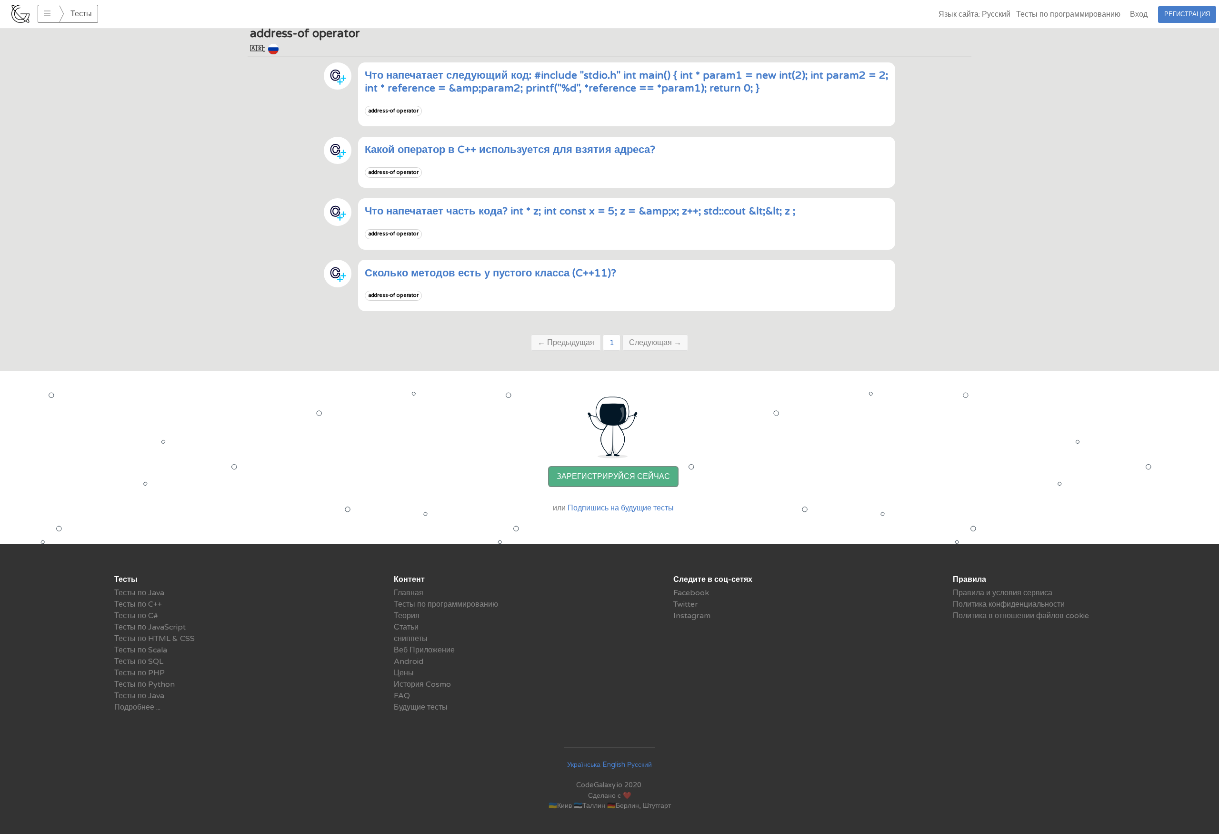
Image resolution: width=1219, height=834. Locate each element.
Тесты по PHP (139, 673)
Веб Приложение (424, 650)
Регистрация (1187, 14)
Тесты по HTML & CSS (154, 638)
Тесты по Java (139, 593)
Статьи (406, 627)
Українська (583, 765)
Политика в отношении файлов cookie (1021, 615)
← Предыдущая (566, 342)
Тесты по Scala (140, 650)
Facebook (691, 593)
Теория (407, 615)
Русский (639, 765)
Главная (408, 593)
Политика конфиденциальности (1009, 604)
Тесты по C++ (138, 604)
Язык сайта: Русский (974, 14)
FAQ (402, 696)
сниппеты (411, 638)
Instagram (691, 615)
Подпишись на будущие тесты (621, 508)
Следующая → (655, 342)
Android (408, 661)
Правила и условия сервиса (1002, 593)
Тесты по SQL (138, 661)
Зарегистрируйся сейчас (613, 476)
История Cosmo (422, 684)
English (613, 765)
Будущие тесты (421, 707)
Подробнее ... (137, 707)
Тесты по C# (136, 615)
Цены (404, 673)
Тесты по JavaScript (150, 627)
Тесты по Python (144, 684)
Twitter (685, 604)
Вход (1139, 14)
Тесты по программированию (1068, 14)
